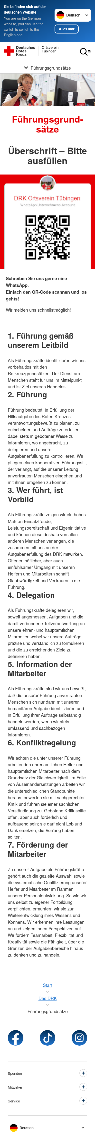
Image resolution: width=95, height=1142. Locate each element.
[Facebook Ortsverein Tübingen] (15, 1038)
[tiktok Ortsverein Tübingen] (47, 1038)
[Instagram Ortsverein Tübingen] (79, 1038)
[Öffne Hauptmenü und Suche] (85, 52)
